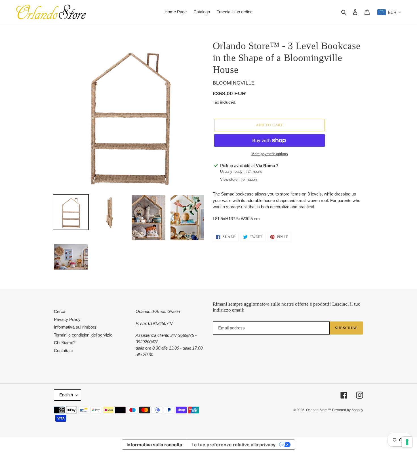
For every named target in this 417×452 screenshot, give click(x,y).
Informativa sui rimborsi (75, 327)
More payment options (269, 154)
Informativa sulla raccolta (154, 444)
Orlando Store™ (318, 410)
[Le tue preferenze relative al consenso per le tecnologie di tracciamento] (407, 442)
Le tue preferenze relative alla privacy (233, 444)
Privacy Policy (67, 319)
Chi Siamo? (64, 342)
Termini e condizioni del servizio (83, 335)
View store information (238, 179)
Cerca (59, 311)
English (66, 394)
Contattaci (63, 350)
